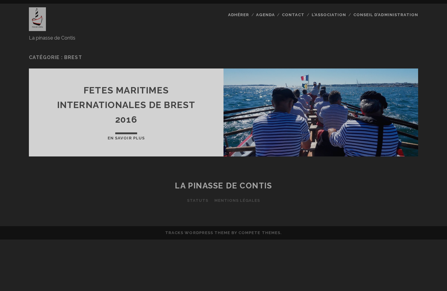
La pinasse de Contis (223, 185)
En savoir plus (126, 138)
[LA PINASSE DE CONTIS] (37, 28)
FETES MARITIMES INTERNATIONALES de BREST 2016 (126, 105)
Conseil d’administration (385, 14)
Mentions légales (237, 200)
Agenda (265, 14)
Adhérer (238, 14)
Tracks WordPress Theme (197, 232)
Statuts (197, 200)
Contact (293, 14)
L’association (329, 14)
